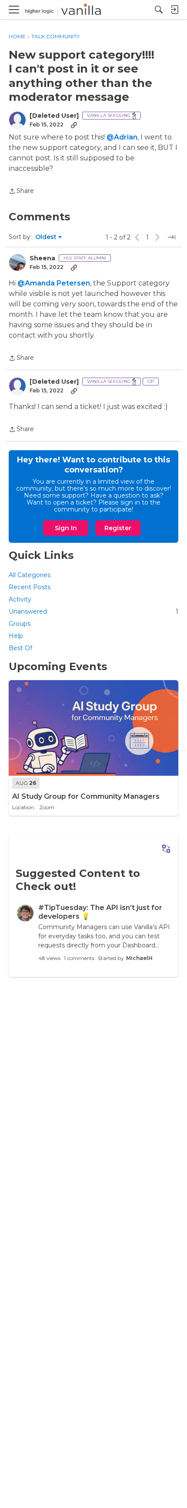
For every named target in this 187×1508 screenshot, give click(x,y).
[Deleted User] (54, 116)
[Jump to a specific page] (171, 237)
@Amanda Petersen (53, 283)
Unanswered (93, 611)
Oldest (46, 237)
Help (16, 636)
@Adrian (122, 137)
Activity (20, 599)
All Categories (29, 575)
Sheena (42, 258)
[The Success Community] (63, 10)
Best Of (20, 648)
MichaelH (139, 958)
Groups (19, 624)
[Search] (159, 9)
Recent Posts (29, 587)
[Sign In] (174, 9)
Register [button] (117, 528)
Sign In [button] (66, 528)
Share (21, 191)
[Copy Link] (74, 125)
